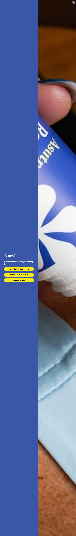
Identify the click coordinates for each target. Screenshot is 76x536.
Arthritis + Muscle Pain (19, 275)
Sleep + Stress (19, 280)
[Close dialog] (73, 2)
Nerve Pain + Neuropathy (19, 269)
